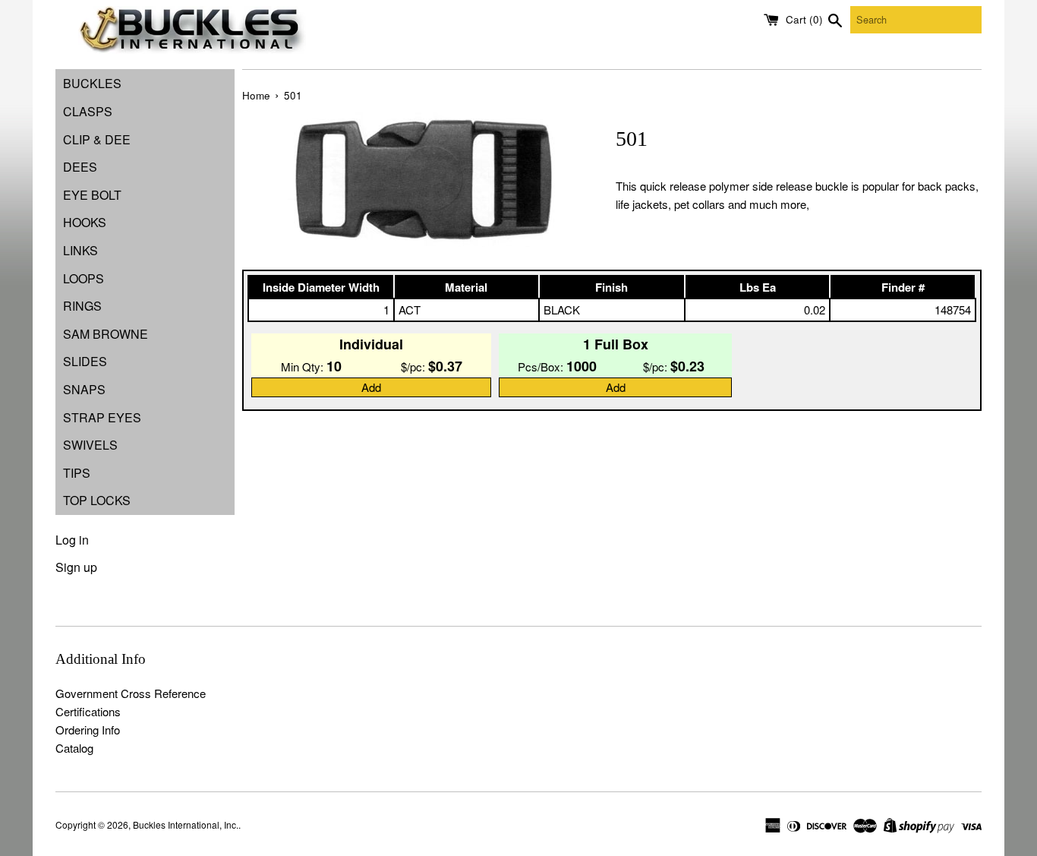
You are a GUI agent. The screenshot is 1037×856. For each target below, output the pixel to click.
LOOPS (83, 278)
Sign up (76, 567)
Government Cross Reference (130, 693)
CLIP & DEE (97, 139)
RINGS (82, 305)
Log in (72, 539)
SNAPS (84, 389)
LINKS (80, 250)
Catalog (74, 748)
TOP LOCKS (97, 500)
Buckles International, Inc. (185, 824)
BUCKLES (92, 83)
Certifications (88, 711)
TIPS (76, 473)
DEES (80, 166)
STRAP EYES (102, 417)
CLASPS (87, 111)
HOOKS (84, 222)
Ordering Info (87, 730)
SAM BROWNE (105, 334)
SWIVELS (90, 444)
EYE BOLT (92, 195)
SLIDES (85, 361)
